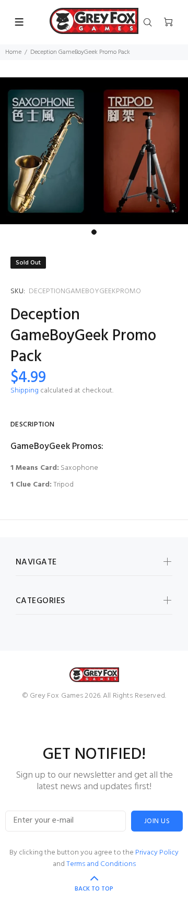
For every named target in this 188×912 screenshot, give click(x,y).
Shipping (24, 391)
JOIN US (157, 821)
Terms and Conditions (101, 864)
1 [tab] (94, 232)
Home (13, 52)
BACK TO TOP (94, 889)
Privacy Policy (157, 853)
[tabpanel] (94, 150)
